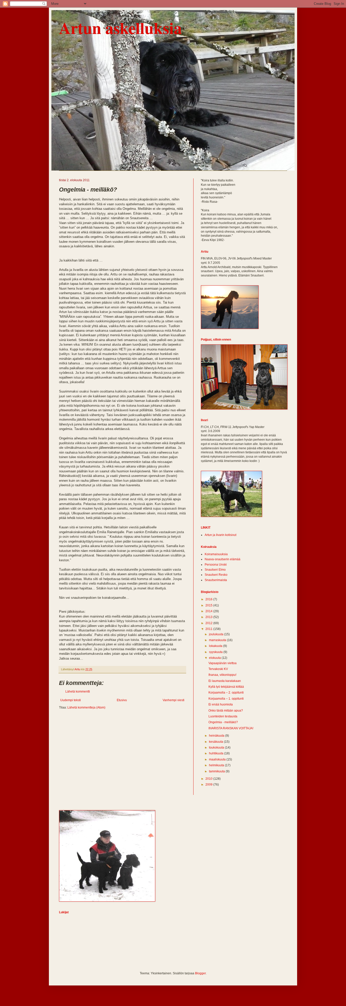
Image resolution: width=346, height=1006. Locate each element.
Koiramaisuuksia (216, 554)
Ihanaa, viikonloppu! (222, 675)
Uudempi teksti (70, 700)
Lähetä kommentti (77, 691)
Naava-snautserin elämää (222, 559)
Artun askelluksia (120, 28)
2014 (209, 611)
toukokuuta (217, 747)
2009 (209, 784)
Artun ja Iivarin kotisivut (220, 535)
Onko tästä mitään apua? (225, 710)
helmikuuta (217, 765)
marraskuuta (218, 640)
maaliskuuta (217, 759)
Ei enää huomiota (220, 704)
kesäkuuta (216, 741)
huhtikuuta (216, 753)
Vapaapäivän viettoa (222, 663)
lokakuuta (216, 646)
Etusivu (122, 700)
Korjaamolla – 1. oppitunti (226, 698)
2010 (209, 778)
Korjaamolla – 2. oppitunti (226, 692)
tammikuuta (217, 771)
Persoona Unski (216, 564)
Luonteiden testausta (222, 716)
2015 (209, 605)
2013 (209, 617)
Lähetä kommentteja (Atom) (86, 707)
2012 (209, 623)
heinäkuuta (217, 735)
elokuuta (215, 658)
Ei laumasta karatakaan (224, 681)
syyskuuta (216, 652)
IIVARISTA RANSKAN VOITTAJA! (230, 728)
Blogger (200, 973)
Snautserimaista (216, 580)
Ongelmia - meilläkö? (223, 722)
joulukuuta (216, 634)
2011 (209, 629)
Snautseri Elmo (215, 569)
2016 (209, 599)
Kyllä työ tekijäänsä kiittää (226, 686)
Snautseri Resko (216, 574)
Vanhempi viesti (173, 700)
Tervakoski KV (218, 669)
